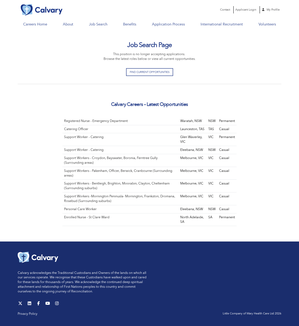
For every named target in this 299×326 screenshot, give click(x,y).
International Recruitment (222, 24)
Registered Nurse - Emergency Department (96, 121)
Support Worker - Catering (84, 137)
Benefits (129, 24)
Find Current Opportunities (149, 72)
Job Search (98, 24)
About (68, 24)
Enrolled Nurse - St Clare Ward (86, 217)
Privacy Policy (27, 314)
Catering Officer (76, 129)
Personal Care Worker (80, 209)
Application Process (168, 24)
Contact (225, 9)
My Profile (273, 9)
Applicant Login (245, 9)
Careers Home (35, 24)
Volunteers (267, 24)
